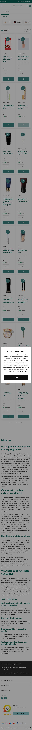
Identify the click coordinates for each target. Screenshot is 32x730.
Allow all (16, 377)
